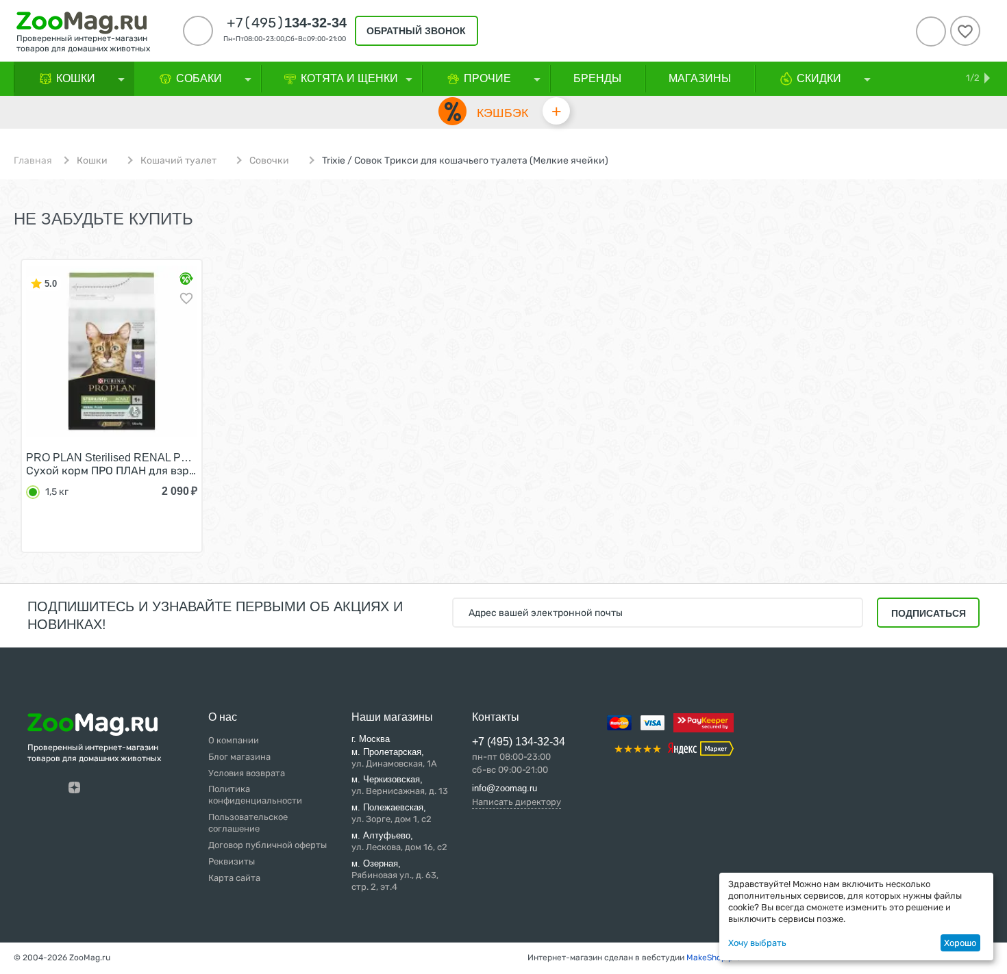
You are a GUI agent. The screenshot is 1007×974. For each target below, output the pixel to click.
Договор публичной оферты (267, 845)
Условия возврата (246, 773)
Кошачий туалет (178, 161)
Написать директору (516, 802)
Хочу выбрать (757, 943)
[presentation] (24, 415)
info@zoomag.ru (504, 788)
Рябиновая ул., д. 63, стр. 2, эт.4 (394, 875)
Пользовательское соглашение (248, 823)
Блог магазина (239, 757)
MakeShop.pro (713, 957)
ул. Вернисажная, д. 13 (399, 785)
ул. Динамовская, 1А (394, 758)
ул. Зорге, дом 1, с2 (391, 813)
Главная (33, 161)
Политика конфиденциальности (255, 795)
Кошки (92, 161)
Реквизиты (231, 861)
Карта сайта (234, 878)
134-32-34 (287, 22)
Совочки (269, 161)
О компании (233, 740)
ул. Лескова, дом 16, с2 (399, 841)
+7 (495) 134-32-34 (518, 741)
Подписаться (928, 613)
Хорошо (960, 943)
